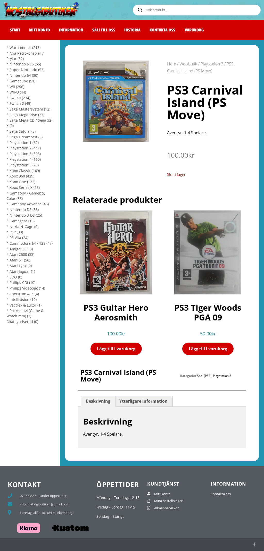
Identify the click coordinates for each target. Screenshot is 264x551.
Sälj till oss (103, 30)
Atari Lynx (21, 265)
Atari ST (20, 260)
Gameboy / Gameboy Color (25, 196)
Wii (17, 86)
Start (15, 30)
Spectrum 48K (24, 293)
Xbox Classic (25, 170)
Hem (171, 64)
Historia (132, 30)
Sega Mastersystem (30, 109)
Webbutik (188, 64)
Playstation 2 (25, 148)
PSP (16, 232)
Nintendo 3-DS (26, 215)
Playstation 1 (24, 142)
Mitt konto (39, 30)
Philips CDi (22, 282)
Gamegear (22, 220)
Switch (20, 97)
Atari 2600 (22, 254)
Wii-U (18, 92)
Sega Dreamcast (26, 136)
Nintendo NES (25, 64)
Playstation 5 (24, 165)
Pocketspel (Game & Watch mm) (25, 313)
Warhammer (25, 47)
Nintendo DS (24, 209)
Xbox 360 (22, 176)
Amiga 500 (21, 249)
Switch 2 (20, 103)
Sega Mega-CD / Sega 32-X (29, 123)
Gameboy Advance (29, 203)
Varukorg (194, 30)
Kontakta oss (162, 30)
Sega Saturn (23, 131)
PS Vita (19, 237)
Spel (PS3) (204, 376)
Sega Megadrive (27, 114)
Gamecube (22, 81)
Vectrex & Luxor (26, 305)
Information (71, 30)
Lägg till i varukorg (116, 349)
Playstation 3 (25, 153)
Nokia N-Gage (24, 226)
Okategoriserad (22, 321)
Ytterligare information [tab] (143, 401)
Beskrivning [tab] (98, 401)
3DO (16, 277)
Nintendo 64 (24, 75)
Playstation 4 (25, 159)
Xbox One (22, 181)
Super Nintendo (27, 69)
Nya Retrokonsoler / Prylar (25, 56)
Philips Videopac (27, 288)
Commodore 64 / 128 (31, 243)
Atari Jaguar (22, 271)
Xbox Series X (25, 187)
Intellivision (23, 299)
